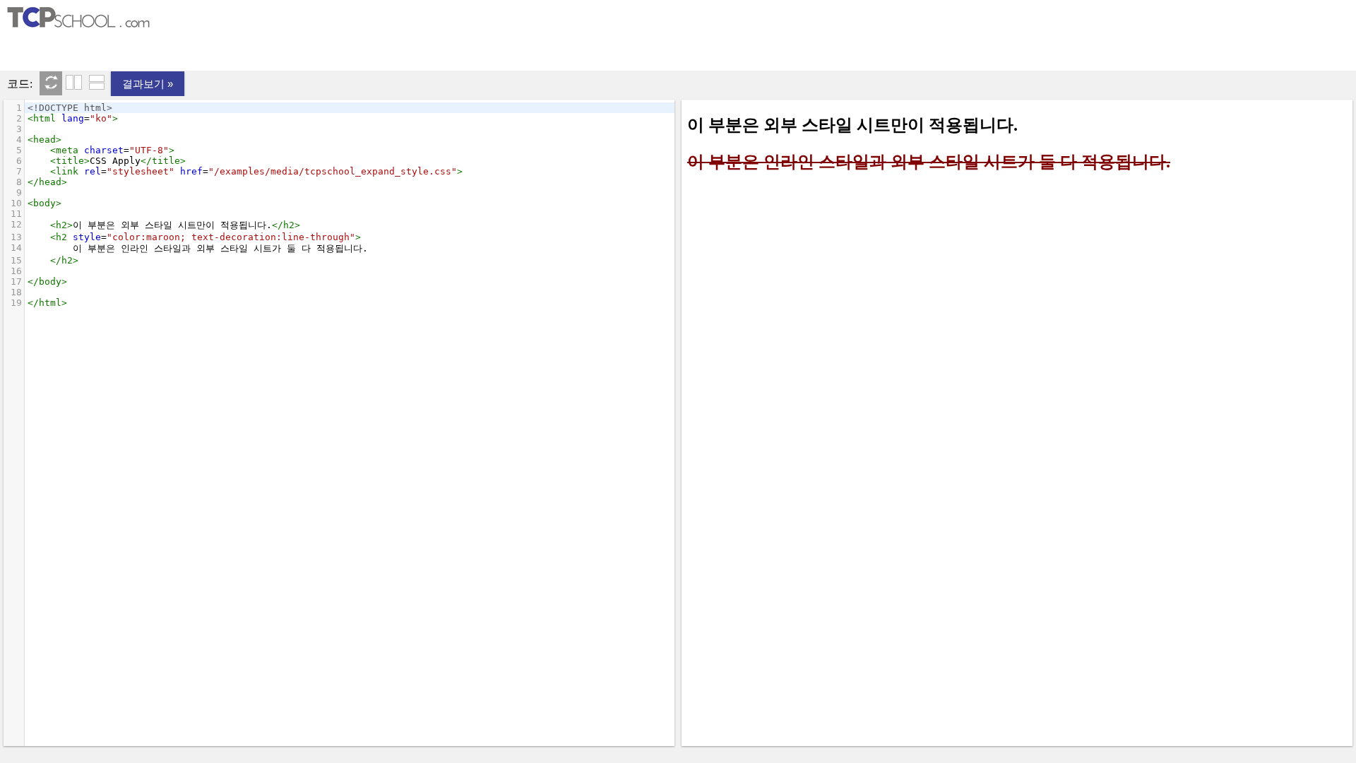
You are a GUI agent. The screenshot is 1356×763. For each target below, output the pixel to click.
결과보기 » (147, 84)
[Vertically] (73, 83)
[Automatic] (51, 83)
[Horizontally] (96, 83)
